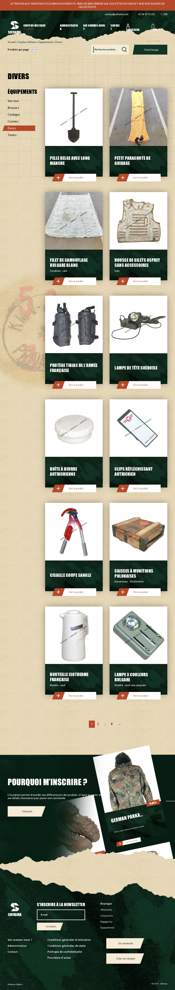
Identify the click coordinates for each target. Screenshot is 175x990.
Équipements (45, 42)
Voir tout (13, 101)
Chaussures (106, 915)
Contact (13, 951)
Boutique (106, 903)
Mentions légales (15, 984)
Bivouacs (13, 108)
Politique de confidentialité (65, 951)
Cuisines (13, 121)
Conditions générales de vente (67, 945)
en (165, 14)
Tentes (12, 135)
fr (161, 14)
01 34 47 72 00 (146, 14)
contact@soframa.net (117, 14)
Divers (12, 128)
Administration (17, 945)
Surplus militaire (34, 25)
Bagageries (106, 921)
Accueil (12, 42)
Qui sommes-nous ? (20, 939)
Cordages (14, 114)
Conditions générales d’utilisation (69, 939)
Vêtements (106, 909)
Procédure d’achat (59, 957)
